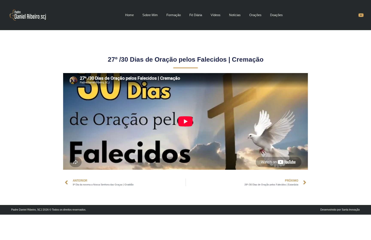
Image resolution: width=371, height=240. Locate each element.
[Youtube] (361, 15)
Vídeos (215, 15)
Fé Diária (195, 15)
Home (129, 15)
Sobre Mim (150, 15)
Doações (276, 15)
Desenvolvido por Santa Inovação (340, 209)
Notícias (235, 15)
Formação (173, 15)
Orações (255, 15)
